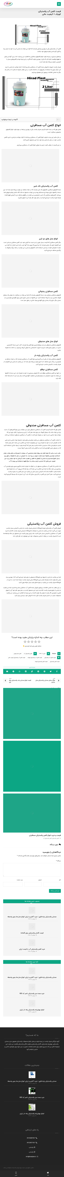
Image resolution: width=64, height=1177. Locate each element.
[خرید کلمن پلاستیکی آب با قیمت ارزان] (32, 942)
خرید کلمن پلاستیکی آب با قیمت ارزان (32, 949)
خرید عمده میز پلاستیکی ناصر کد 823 (32, 994)
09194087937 (31, 1138)
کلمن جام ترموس (17, 653)
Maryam (54, 653)
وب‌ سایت (19, 880)
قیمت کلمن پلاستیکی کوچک (41, 661)
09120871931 (31, 1143)
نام (60, 880)
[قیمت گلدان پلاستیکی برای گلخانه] (32, 926)
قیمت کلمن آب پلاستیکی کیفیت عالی (16, 657)
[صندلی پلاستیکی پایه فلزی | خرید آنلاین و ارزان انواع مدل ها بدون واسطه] (32, 910)
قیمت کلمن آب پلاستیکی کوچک (35, 657)
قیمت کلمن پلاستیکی (54, 661)
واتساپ (31, 1147)
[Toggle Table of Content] (57, 119)
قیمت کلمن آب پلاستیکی (50, 657)
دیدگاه (58, 861)
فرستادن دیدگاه (55, 891)
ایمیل (40, 880)
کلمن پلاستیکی (55, 838)
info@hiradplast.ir (31, 1157)
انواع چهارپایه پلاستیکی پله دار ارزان (32, 1010)
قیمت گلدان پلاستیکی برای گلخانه (32, 933)
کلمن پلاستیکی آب (28, 653)
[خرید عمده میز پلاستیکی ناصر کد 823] (32, 987)
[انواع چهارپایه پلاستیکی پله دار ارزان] (32, 1003)
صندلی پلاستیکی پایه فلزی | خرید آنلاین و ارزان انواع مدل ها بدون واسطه (32, 917)
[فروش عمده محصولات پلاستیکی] (8, 4)
